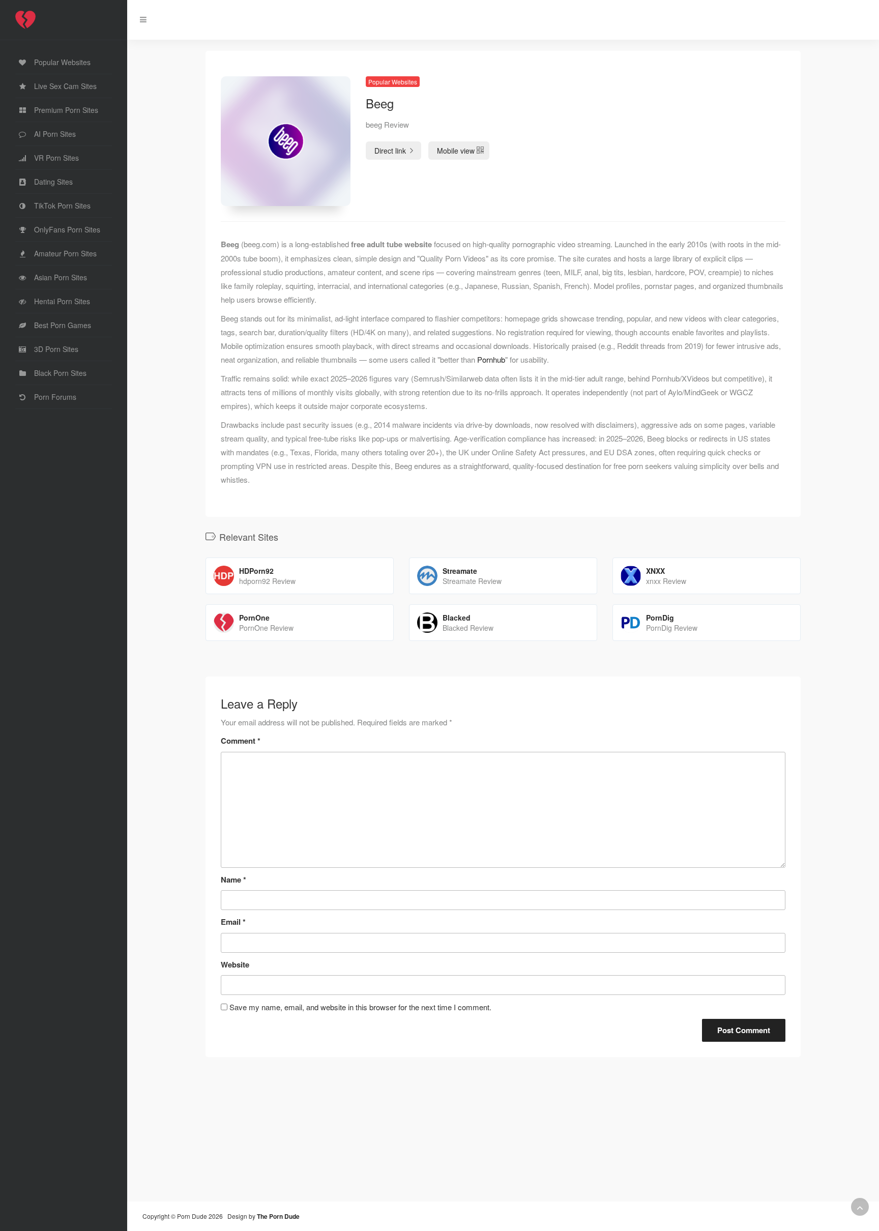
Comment (240, 740)
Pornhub (491, 359)
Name (233, 879)
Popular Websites (392, 81)
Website (235, 964)
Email (233, 921)
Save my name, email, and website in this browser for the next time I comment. (360, 1007)
